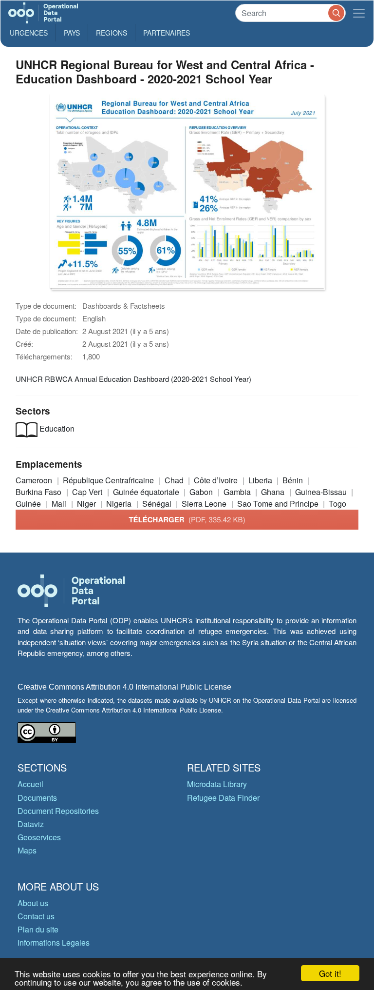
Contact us (36, 916)
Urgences (29, 33)
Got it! (330, 973)
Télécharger (187, 519)
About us (33, 903)
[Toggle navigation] (359, 13)
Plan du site (38, 929)
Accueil (30, 784)
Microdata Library (217, 784)
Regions (111, 33)
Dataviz (31, 824)
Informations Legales (54, 942)
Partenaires (166, 33)
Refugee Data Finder (223, 797)
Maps (27, 850)
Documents (37, 797)
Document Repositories (58, 810)
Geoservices (39, 837)
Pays (72, 33)
